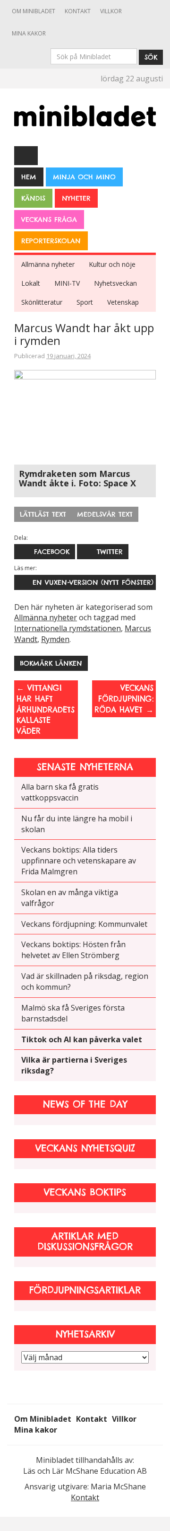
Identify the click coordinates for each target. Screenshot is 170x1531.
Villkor (111, 11)
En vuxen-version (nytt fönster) (90, 582)
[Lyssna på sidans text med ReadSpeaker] (26, 155)
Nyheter (76, 198)
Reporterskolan (51, 241)
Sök (150, 57)
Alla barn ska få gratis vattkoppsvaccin (60, 792)
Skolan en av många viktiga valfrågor (69, 897)
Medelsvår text (105, 514)
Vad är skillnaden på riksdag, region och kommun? (84, 981)
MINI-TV (67, 283)
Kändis (33, 198)
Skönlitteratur (41, 302)
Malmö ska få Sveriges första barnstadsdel (73, 1013)
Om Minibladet (33, 11)
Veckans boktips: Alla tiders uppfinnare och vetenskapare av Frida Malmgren (78, 861)
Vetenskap (123, 302)
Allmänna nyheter (48, 264)
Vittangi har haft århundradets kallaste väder (46, 709)
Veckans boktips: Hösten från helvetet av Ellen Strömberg (73, 949)
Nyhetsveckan (115, 283)
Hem (28, 177)
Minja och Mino (84, 177)
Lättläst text (43, 514)
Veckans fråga (49, 219)
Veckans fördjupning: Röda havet (123, 698)
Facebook (50, 551)
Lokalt (30, 283)
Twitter (108, 551)
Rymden (55, 639)
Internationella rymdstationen (67, 628)
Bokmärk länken (51, 663)
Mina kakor (29, 33)
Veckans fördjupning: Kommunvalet (84, 924)
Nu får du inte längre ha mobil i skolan (76, 824)
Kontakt (78, 11)
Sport (84, 302)
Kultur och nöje (112, 264)
